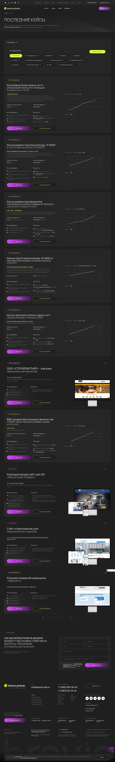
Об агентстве (37, 2)
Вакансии (46, 2)
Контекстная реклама (36, 700)
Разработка (50, 55)
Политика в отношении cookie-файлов (95, 732)
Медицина (16, 65)
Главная (6, 13)
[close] (114, 570)
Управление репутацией (67, 65)
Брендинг (78, 55)
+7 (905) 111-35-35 (35, 720)
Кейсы (60, 8)
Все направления (16, 55)
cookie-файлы (18, 756)
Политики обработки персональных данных (71, 667)
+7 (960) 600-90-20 (91, 2)
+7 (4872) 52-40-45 (104, 2)
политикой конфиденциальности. (28, 758)
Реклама (64, 55)
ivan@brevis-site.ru (46, 720)
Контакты (78, 2)
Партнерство (61, 698)
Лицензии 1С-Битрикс (36, 702)
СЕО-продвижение (32, 55)
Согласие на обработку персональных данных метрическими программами (73, 665)
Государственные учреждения (35, 60)
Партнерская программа (62, 2)
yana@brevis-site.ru (72, 721)
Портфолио (73, 696)
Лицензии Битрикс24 (36, 704)
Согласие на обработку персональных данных (98, 729)
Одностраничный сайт (34, 65)
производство (15, 217)
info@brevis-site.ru (40, 687)
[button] (61, 104)
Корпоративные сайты (77, 60)
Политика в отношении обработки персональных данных (12, 733)
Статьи (72, 2)
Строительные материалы (18, 433)
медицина (14, 160)
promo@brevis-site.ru (100, 721)
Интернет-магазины (57, 60)
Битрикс (16, 60)
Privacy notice (111, 570)
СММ (50, 65)
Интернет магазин (16, 104)
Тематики (73, 698)
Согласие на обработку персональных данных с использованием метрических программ (98, 735)
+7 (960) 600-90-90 (89, 721)
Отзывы (53, 2)
